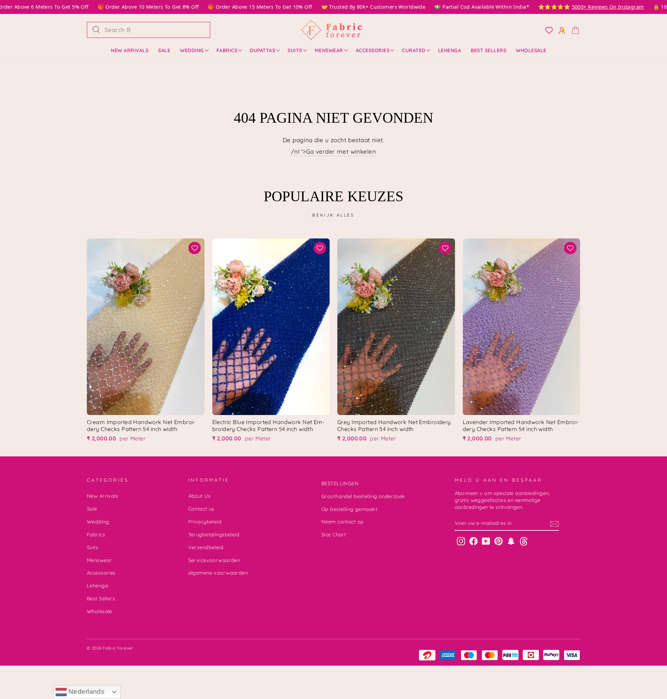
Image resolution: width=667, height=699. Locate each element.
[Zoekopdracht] (96, 30)
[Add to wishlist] (194, 248)
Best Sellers (488, 50)
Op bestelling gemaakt (349, 509)
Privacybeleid (205, 522)
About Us (199, 496)
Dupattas (262, 50)
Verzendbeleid (206, 547)
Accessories (373, 50)
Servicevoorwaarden (214, 560)
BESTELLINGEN (340, 483)
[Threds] (523, 541)
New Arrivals (129, 50)
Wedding (192, 50)
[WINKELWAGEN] (573, 30)
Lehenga (449, 50)
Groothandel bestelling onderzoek (363, 496)
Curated (414, 50)
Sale (164, 50)
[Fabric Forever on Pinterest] (498, 541)
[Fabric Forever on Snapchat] (511, 541)
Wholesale (531, 50)
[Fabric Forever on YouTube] (486, 541)
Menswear (329, 50)
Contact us (201, 509)
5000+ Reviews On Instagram (599, 6)
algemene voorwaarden (218, 573)
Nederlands (86, 691)
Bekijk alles (333, 215)
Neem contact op (342, 522)
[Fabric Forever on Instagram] (461, 541)
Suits (295, 50)
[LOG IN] (547, 30)
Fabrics (227, 50)
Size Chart (333, 534)
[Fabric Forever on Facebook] (473, 541)
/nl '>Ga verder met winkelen (333, 151)
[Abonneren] (554, 523)
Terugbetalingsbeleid (214, 534)
